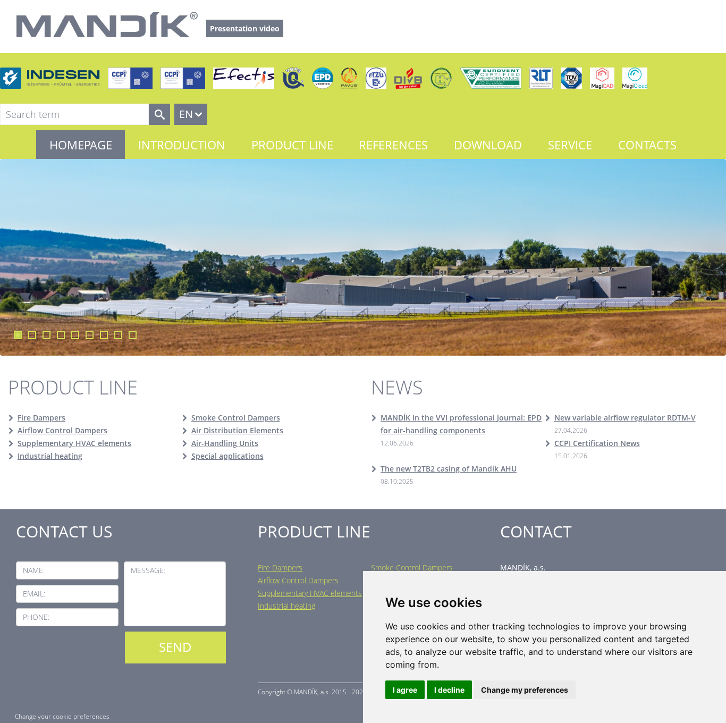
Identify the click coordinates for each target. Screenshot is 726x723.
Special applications (227, 456)
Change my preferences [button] (524, 689)
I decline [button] (449, 689)
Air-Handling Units (224, 443)
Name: (34, 570)
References (393, 145)
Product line (292, 145)
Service (570, 145)
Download (488, 145)
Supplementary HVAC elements (74, 443)
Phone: (36, 617)
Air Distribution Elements (237, 430)
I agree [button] (405, 689)
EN (186, 114)
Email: (34, 594)
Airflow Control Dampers (62, 430)
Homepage (80, 145)
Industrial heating (50, 456)
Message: (148, 570)
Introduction (181, 145)
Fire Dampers (41, 418)
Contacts (647, 145)
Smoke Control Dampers (235, 418)
